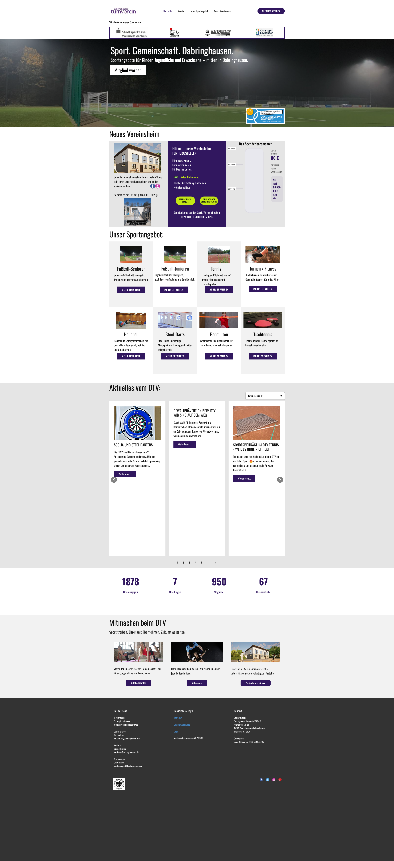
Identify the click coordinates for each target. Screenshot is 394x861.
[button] (114, 480)
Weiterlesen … (125, 474)
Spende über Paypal (185, 200)
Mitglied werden (271, 11)
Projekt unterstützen (255, 683)
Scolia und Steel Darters (133, 445)
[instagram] (157, 186)
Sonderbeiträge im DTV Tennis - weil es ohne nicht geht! (256, 447)
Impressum (178, 717)
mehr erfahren (131, 290)
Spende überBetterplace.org (209, 200)
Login (176, 731)
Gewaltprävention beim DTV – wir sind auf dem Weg (196, 413)
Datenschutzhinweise (182, 724)
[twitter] (267, 779)
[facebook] (152, 186)
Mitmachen (197, 683)
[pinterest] (280, 779)
